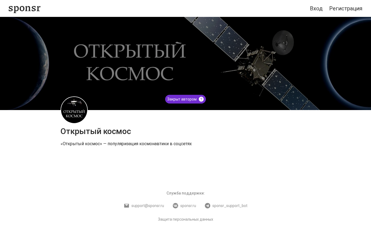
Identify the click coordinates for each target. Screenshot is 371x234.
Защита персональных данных (185, 219)
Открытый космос (96, 131)
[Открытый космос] (74, 110)
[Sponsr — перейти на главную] (24, 8)
